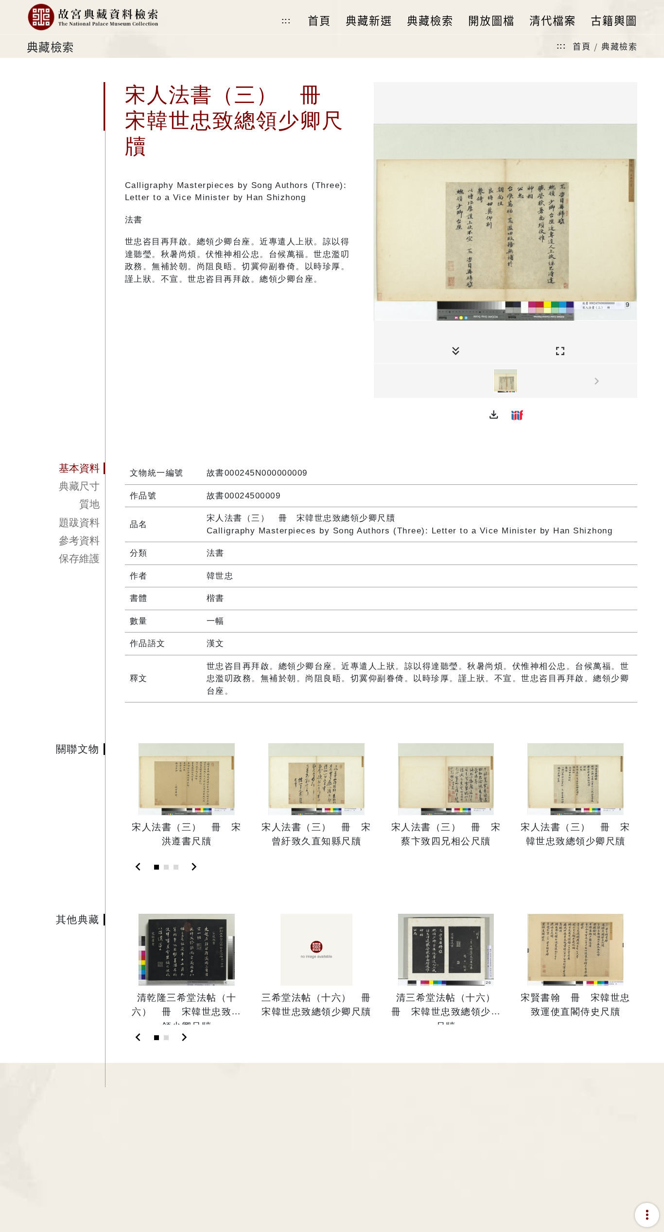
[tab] (66, 468)
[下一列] (630, 381)
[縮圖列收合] (456, 351)
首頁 (582, 46)
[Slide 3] (176, 867)
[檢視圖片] (505, 381)
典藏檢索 (619, 46)
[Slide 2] (166, 867)
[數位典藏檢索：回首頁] (92, 17)
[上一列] (381, 381)
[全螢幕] (560, 351)
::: (286, 21)
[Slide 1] (156, 867)
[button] (494, 415)
